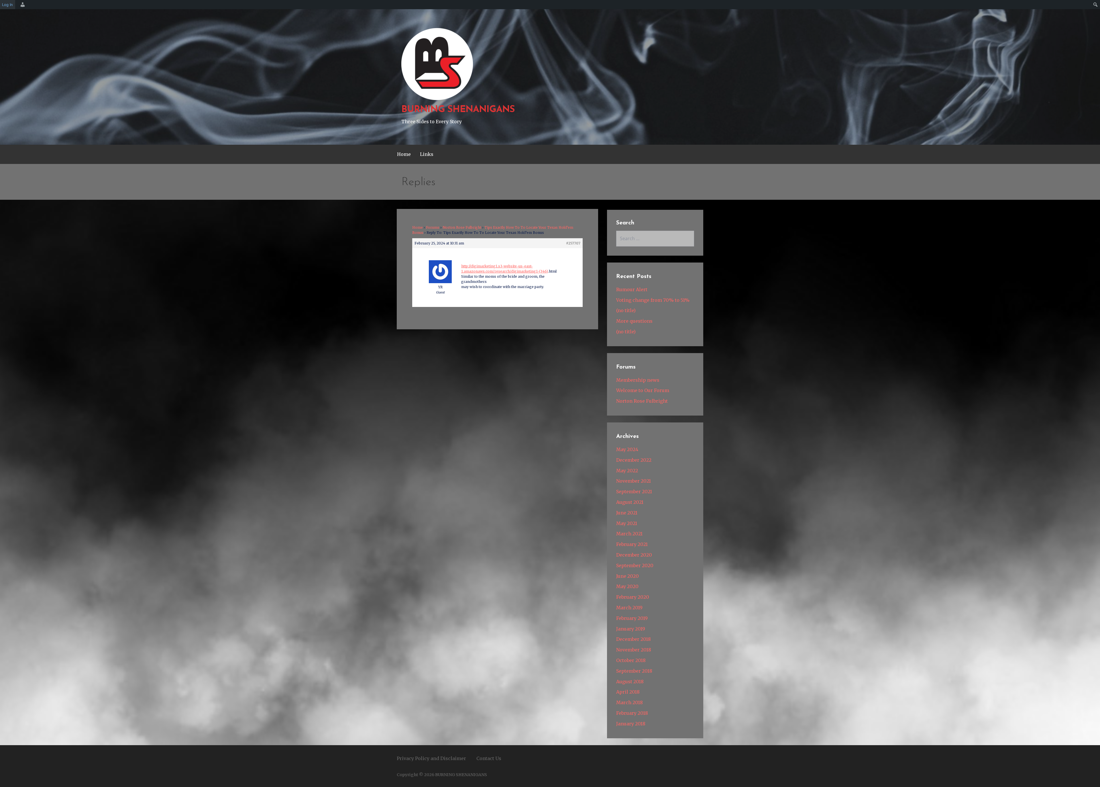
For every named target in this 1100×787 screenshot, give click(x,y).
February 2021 (632, 544)
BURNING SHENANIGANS (458, 109)
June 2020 (627, 576)
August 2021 (629, 502)
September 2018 (634, 671)
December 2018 (633, 639)
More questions (634, 321)
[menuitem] (21, 4)
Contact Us (488, 758)
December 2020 (634, 555)
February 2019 (632, 618)
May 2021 (626, 523)
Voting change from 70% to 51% (653, 300)
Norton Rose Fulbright (462, 227)
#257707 (573, 243)
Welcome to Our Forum (642, 390)
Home (404, 154)
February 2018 (632, 713)
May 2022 (627, 470)
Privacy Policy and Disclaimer (431, 758)
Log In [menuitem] (7, 4)
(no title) (626, 310)
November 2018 (633, 650)
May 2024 (627, 449)
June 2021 (626, 513)
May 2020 (627, 586)
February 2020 (632, 597)
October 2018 (631, 660)
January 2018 (630, 724)
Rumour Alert (631, 289)
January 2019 (630, 629)
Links (426, 154)
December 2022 (633, 460)
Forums (432, 227)
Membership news (637, 380)
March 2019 (629, 607)
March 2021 (629, 534)
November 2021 (633, 481)
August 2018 (630, 681)
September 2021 (634, 491)
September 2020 (634, 565)
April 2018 (628, 692)
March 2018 (629, 702)
